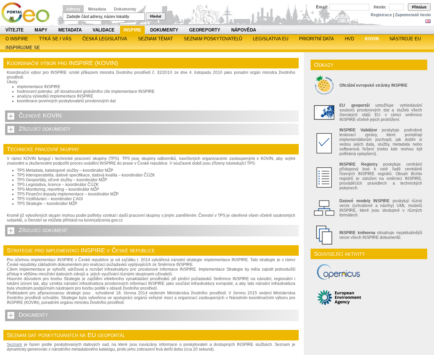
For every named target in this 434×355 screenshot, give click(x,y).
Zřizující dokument (43, 230)
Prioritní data (316, 38)
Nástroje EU (405, 38)
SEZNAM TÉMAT (155, 38)
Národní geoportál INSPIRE (28, 12)
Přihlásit (419, 7)
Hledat (155, 16)
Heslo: (380, 7)
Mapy (41, 30)
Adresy (73, 9)
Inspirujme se (22, 47)
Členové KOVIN (40, 115)
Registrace (381, 15)
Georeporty (204, 30)
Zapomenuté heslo (413, 15)
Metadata (97, 9)
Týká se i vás (55, 38)
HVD (349, 38)
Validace (104, 30)
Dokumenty (125, 9)
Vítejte (14, 30)
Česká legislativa (104, 38)
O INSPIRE (16, 38)
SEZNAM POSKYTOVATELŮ (213, 38)
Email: (322, 7)
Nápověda (243, 30)
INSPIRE (132, 30)
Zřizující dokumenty (45, 128)
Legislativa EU (270, 38)
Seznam (14, 344)
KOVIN (372, 38)
